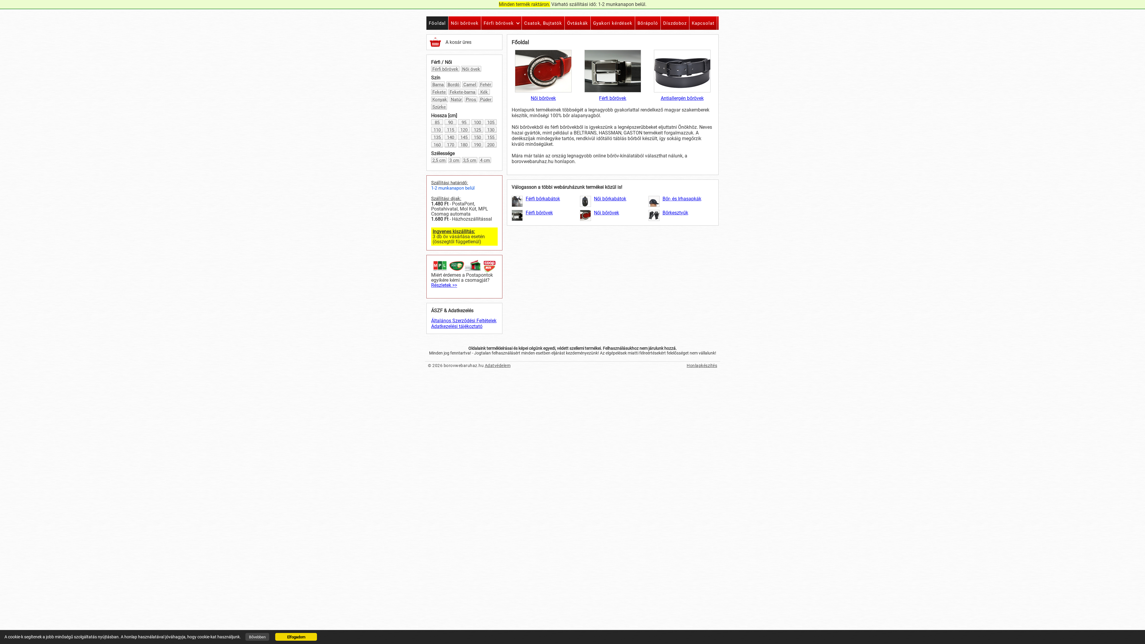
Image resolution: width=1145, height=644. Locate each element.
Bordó (453, 84)
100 (477, 122)
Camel (469, 84)
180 (464, 145)
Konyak (439, 99)
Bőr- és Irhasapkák (682, 199)
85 (437, 122)
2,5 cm (438, 160)
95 (464, 122)
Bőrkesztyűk (675, 213)
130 (490, 130)
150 (477, 137)
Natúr (456, 99)
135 (437, 137)
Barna (438, 84)
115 (450, 130)
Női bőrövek (543, 98)
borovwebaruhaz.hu (464, 365)
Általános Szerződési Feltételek (463, 320)
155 (490, 137)
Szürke (439, 107)
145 (464, 137)
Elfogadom (296, 637)
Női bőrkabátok (610, 199)
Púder (485, 99)
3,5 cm (469, 160)
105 (490, 122)
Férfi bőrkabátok (543, 199)
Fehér (485, 84)
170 (450, 145)
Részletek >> (444, 285)
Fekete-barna (462, 92)
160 (437, 145)
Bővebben (257, 637)
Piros (471, 99)
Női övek (471, 69)
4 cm (485, 160)
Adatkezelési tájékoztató (456, 326)
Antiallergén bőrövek (682, 98)
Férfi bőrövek (445, 69)
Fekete (439, 92)
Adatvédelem (498, 365)
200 (490, 145)
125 (477, 130)
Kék (484, 92)
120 (464, 130)
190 (477, 145)
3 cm (454, 160)
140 (450, 137)
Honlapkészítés (702, 365)
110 (437, 130)
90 (450, 122)
